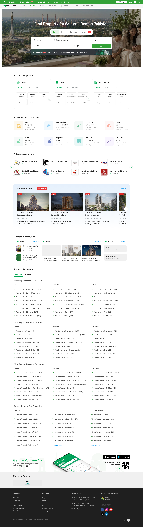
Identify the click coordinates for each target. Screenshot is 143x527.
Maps (56, 2)
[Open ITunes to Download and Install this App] (110, 458)
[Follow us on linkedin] (107, 515)
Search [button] (102, 46)
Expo (43, 505)
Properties (11, 2)
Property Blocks (25, 2)
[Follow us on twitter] (103, 515)
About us (16, 498)
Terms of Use (17, 511)
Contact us (16, 500)
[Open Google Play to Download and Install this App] (123, 458)
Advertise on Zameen (19, 508)
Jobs (14, 503)
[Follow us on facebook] (103, 511)
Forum (44, 503)
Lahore (16, 285)
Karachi (56, 285)
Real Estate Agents (47, 508)
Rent (63, 32)
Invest (86, 32)
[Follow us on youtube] (111, 511)
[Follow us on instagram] (107, 511)
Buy (54, 32)
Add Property (46, 511)
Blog (49, 2)
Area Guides (40, 2)
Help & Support (17, 505)
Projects (73, 32)
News (44, 500)
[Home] (4, 2)
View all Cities (57, 445)
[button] (41, 40)
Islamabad (95, 285)
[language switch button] (130, 2)
